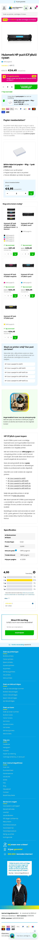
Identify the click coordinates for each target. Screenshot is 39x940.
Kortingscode (7, 837)
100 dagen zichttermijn (10, 818)
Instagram (6, 747)
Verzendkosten (8, 815)
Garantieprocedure (9, 831)
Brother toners (8, 715)
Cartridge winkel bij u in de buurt (14, 757)
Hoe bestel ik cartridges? (11, 806)
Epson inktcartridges (10, 698)
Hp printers (6, 669)
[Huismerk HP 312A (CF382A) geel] (11, 307)
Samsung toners (8, 730)
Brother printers (8, 656)
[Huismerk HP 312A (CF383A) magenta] (11, 265)
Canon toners (7, 718)
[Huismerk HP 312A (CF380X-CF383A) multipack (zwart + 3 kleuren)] (11, 214)
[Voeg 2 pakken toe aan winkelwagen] (31, 193)
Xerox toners (7, 734)
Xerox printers (7, 678)
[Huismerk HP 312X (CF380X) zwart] (28, 214)
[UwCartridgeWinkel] (15, 8)
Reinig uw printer (8, 834)
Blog (4, 786)
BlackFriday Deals (9, 795)
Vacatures (6, 777)
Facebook (6, 744)
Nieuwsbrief (7, 789)
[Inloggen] (31, 8)
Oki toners (6, 727)
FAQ (4, 783)
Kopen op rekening (9, 754)
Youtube (6, 751)
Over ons (6, 767)
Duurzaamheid (8, 770)
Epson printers (8, 662)
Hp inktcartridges (8, 701)
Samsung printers (9, 672)
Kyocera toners (8, 724)
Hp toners (6, 721)
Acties (5, 780)
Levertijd (6, 812)
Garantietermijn (8, 828)
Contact (6, 792)
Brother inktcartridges (10, 692)
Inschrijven (19, 633)
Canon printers (8, 659)
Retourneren (7, 822)
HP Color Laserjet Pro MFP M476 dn (16, 372)
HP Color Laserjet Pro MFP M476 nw (16, 381)
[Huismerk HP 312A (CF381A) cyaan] (28, 265)
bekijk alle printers (19, 496)
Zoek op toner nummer (11, 712)
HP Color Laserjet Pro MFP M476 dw (16, 376)
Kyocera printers (8, 665)
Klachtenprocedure (9, 825)
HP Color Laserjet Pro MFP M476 (15, 368)
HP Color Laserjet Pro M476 (14, 364)
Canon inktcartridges (10, 695)
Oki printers (7, 675)
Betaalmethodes (8, 809)
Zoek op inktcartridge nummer (13, 689)
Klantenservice (8, 773)
